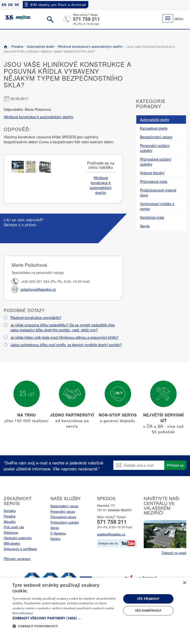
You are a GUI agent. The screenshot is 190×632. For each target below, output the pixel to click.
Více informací (22, 613)
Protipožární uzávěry (64, 522)
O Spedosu (58, 533)
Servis (54, 528)
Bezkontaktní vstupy (64, 506)
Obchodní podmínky (18, 538)
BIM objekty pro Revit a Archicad (58, 4)
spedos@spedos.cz (111, 534)
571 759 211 (86, 18)
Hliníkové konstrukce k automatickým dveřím (90, 46)
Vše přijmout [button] (148, 599)
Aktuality (10, 521)
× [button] (184, 583)
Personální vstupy (62, 511)
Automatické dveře (40, 46)
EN (4, 4)
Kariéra (55, 538)
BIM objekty (12, 543)
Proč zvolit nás (14, 527)
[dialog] (95, 605)
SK (17, 4)
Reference (11, 532)
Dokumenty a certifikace (20, 549)
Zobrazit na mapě (174, 553)
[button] (65, 618)
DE (10, 4)
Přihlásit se (175, 465)
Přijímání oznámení (17, 559)
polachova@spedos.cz (38, 289)
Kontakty (10, 511)
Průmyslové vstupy (63, 517)
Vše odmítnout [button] (148, 610)
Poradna (17, 46)
